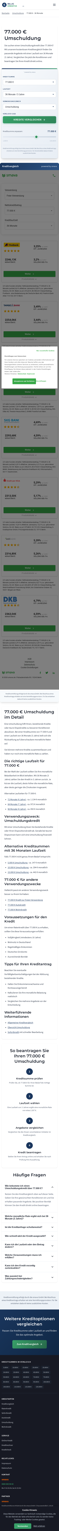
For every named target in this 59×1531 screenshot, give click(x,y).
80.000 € (6, 1382)
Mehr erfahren (39, 1526)
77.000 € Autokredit (17, 904)
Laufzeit (6, 89)
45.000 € (36, 1372)
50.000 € (46, 1372)
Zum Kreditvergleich (28, 1344)
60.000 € (16, 1377)
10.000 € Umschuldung (18, 867)
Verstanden (22, 1526)
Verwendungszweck (12, 101)
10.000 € (15, 1367)
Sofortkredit (13, 1032)
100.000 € (46, 1382)
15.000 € (25, 1367)
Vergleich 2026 (9, 114)
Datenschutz (7, 1468)
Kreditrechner (7, 1445)
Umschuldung (7, 1422)
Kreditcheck (6, 1449)
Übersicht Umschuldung (19, 1027)
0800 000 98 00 (7, 1484)
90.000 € (26, 1382)
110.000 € (17, 1387)
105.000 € (6, 1387)
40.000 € (26, 1372)
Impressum (6, 1463)
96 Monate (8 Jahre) (17, 809)
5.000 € (5, 1367)
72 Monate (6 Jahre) (17, 799)
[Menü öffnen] (54, 5)
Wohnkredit (6, 1427)
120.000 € (39, 1387)
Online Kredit (7, 1440)
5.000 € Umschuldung (18, 862)
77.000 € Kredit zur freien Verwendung (25, 900)
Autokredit (6, 1417)
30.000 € (6, 1372)
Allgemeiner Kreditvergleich (20, 1022)
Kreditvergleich (8, 1404)
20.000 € (35, 1367)
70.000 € (36, 1377)
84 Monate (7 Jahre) (17, 804)
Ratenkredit (6, 1408)
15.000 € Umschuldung (18, 872)
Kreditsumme (9, 77)
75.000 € (46, 1377)
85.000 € (16, 1382)
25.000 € (45, 1367)
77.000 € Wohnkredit (17, 909)
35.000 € (16, 1372)
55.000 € (6, 1377)
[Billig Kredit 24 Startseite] (16, 5)
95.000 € (36, 1382)
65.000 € (26, 1377)
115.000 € (28, 1387)
